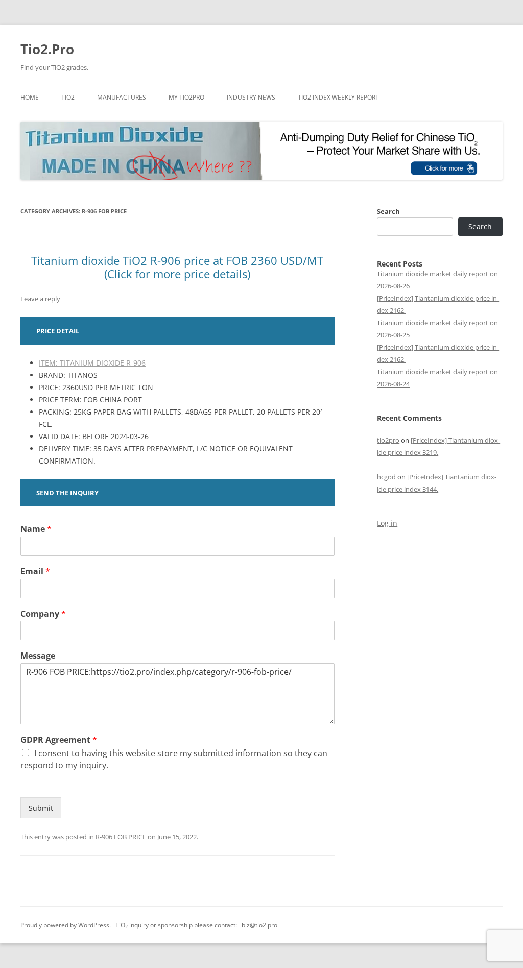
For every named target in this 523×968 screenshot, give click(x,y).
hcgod (386, 476)
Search (388, 211)
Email (35, 571)
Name (36, 529)
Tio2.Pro (47, 49)
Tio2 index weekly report (338, 97)
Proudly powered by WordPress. (67, 925)
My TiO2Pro (186, 97)
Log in (387, 523)
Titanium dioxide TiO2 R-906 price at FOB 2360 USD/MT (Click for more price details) (177, 267)
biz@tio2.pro (259, 925)
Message (37, 655)
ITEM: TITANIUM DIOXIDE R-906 (92, 363)
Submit (41, 808)
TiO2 (68, 97)
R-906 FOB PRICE (121, 836)
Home (29, 97)
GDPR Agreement (58, 740)
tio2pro (388, 440)
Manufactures (121, 97)
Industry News (251, 97)
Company (43, 614)
